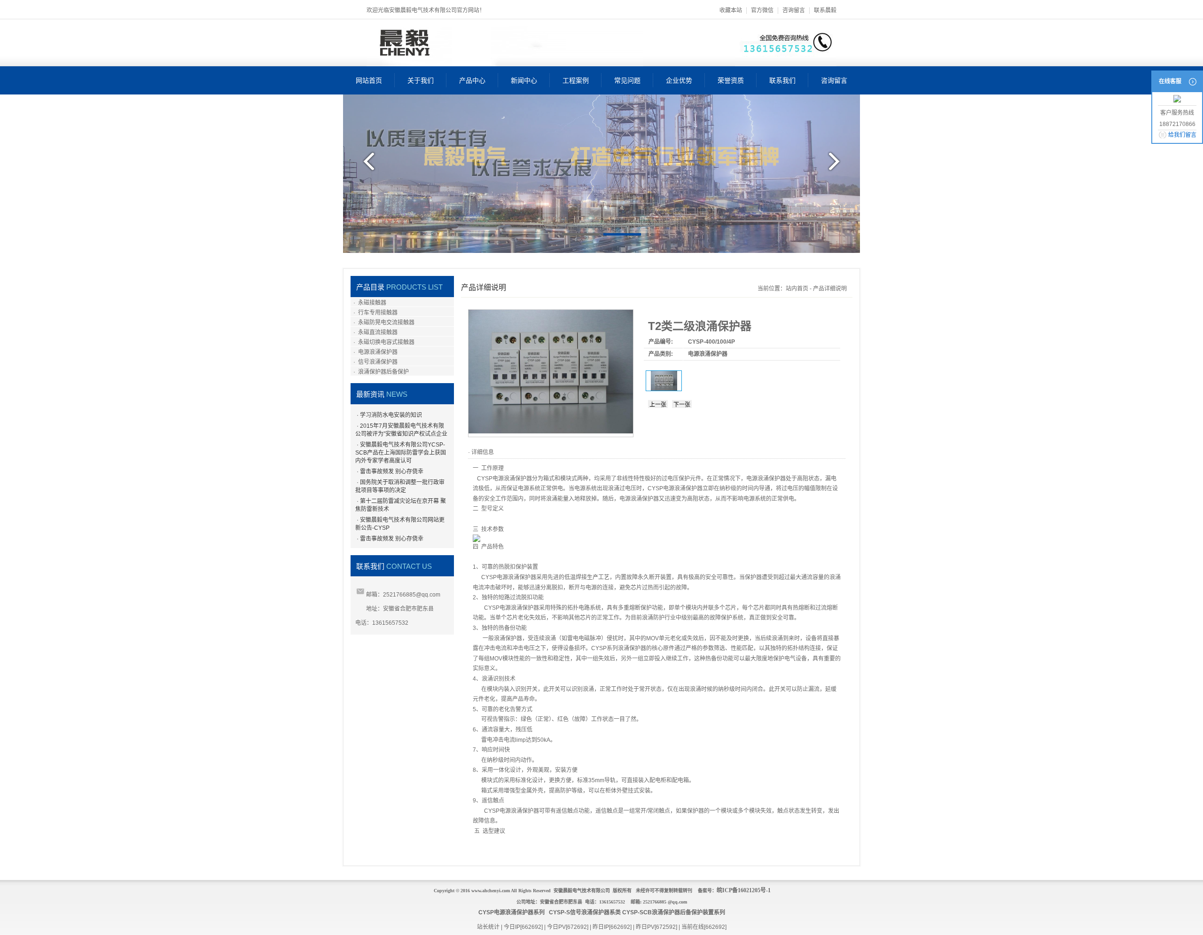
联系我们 (782, 80)
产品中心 (472, 80)
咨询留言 (793, 10)
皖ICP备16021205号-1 (744, 890)
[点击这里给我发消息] (1177, 99)
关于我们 (420, 80)
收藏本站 (730, 10)
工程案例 (575, 80)
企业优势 (679, 80)
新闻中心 (524, 80)
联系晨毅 (825, 10)
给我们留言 (1182, 135)
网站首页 (369, 80)
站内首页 (797, 288)
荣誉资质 (731, 80)
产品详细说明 (830, 288)
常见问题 (627, 80)
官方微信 (762, 10)
